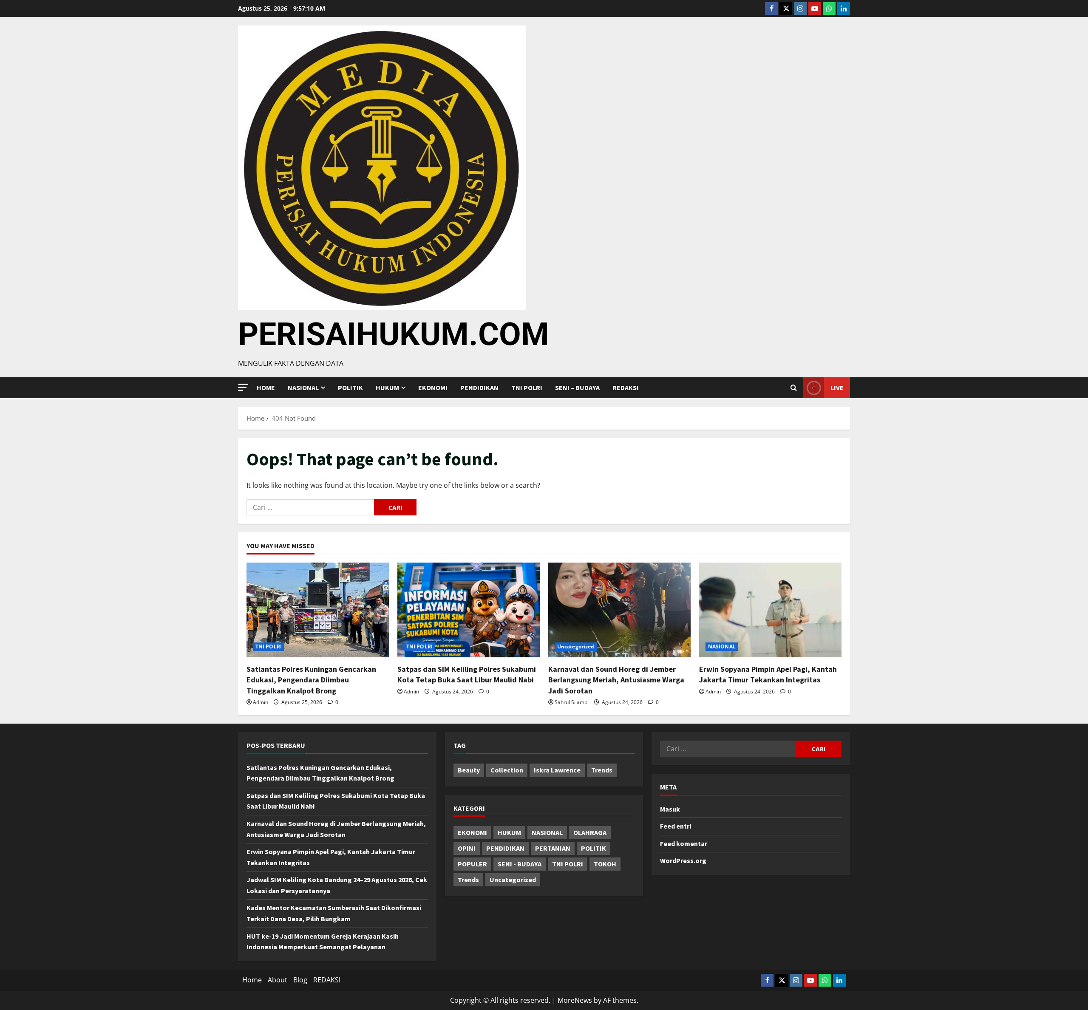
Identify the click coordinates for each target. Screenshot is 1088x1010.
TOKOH (605, 864)
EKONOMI (433, 387)
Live (837, 387)
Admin (260, 702)
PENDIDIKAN (479, 387)
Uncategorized (575, 646)
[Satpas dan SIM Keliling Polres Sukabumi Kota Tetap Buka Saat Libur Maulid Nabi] (468, 610)
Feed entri (675, 826)
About (277, 980)
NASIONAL (722, 646)
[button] (243, 387)
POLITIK (350, 387)
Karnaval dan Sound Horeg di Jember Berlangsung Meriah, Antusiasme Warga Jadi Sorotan (616, 679)
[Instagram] (800, 8)
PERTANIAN (552, 848)
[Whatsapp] (829, 8)
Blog (300, 980)
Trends (601, 770)
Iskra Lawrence (557, 770)
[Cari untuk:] (310, 507)
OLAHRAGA (589, 832)
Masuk (670, 809)
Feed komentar (683, 843)
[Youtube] (814, 8)
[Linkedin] (843, 8)
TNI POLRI (526, 387)
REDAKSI (625, 387)
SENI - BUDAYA (519, 864)
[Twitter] (785, 8)
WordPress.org (683, 860)
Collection (506, 770)
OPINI (467, 848)
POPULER (472, 864)
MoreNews (575, 1000)
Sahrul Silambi (572, 702)
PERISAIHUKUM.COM (393, 334)
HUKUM (387, 387)
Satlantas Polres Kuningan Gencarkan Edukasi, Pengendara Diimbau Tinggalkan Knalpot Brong (311, 679)
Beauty (469, 770)
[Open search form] (793, 388)
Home (266, 387)
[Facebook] (771, 8)
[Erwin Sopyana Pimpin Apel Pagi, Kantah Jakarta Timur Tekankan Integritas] (770, 610)
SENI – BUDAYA (577, 387)
